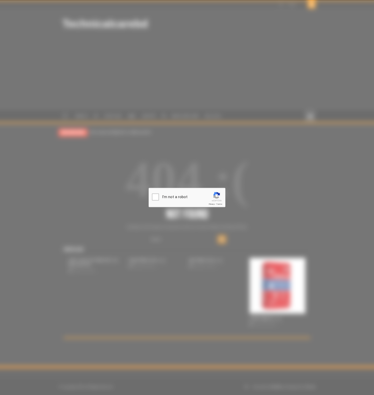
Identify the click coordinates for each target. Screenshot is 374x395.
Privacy (212, 204)
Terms (219, 204)
